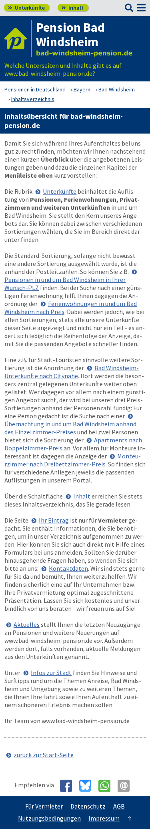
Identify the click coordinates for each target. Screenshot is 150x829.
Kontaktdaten (68, 568)
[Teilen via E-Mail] (127, 786)
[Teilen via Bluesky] (88, 786)
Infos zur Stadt (51, 673)
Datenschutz (88, 806)
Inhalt (73, 7)
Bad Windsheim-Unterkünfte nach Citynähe (71, 372)
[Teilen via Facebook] (69, 786)
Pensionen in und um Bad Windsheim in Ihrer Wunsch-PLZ (65, 284)
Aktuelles (27, 624)
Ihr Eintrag (54, 520)
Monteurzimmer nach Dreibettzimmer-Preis (72, 460)
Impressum (104, 818)
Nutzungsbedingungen (49, 818)
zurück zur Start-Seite (44, 755)
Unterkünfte (26, 7)
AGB (119, 806)
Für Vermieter (44, 806)
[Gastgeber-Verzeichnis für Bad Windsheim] (18, 38)
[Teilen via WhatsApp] (107, 786)
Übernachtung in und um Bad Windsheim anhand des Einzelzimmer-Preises (70, 428)
